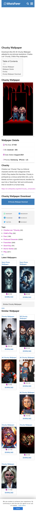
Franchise (8, 242)
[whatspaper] (12, 3)
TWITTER (8, 222)
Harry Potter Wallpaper (6, 263)
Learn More (22, 505)
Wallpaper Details (8, 69)
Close (18, 508)
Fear (5, 236)
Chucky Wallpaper (8, 67)
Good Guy (8, 245)
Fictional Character (11, 239)
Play (5, 252)
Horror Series (9, 248)
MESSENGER (24, 213)
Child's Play (8, 233)
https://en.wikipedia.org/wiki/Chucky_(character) (18, 189)
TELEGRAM (9, 218)
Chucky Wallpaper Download (12, 74)
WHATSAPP (9, 213)
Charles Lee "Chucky (12, 230)
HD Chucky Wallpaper (23, 317)
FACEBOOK (23, 218)
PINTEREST (23, 222)
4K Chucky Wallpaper (9, 357)
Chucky (5, 71)
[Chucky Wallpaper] (18, 109)
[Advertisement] (18, 26)
